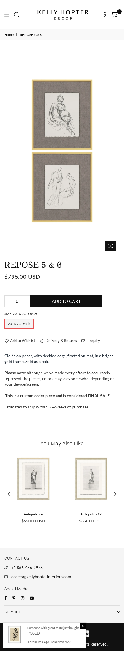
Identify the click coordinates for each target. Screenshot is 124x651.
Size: (20, 313)
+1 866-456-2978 (27, 567)
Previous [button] (8, 494)
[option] (62, 151)
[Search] (17, 14)
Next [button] (115, 494)
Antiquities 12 (91, 514)
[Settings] (105, 14)
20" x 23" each (19, 323)
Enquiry (93, 340)
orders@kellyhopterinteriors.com (41, 576)
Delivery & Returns (61, 340)
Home (9, 34)
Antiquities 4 (33, 514)
